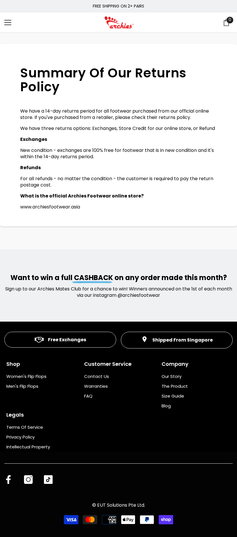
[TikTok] (48, 479)
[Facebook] (8, 479)
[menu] (7, 22)
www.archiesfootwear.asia (50, 207)
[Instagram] (28, 479)
